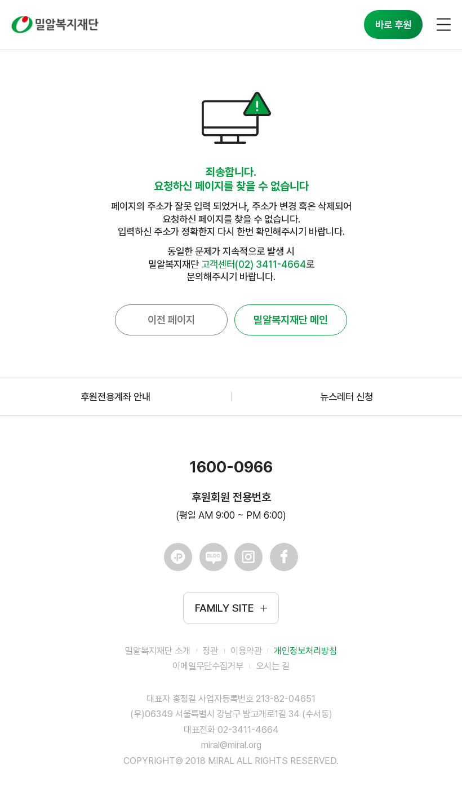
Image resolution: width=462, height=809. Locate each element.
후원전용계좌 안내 (115, 397)
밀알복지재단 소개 (157, 651)
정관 (210, 651)
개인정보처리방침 (305, 651)
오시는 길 (273, 666)
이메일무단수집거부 (207, 666)
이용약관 (246, 651)
